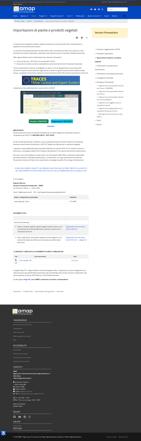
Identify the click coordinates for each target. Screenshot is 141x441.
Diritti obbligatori (24, 260)
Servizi (33, 16)
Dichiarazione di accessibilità (22, 357)
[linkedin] (25, 417)
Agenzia (23, 16)
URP (14, 340)
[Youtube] (95, 9)
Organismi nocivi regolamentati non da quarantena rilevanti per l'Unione (109, 109)
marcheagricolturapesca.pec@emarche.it (31, 394)
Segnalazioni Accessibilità (21, 361)
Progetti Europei (56, 16)
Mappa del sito (123, 437)
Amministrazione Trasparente (22, 324)
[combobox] (117, 9)
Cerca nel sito (17, 426)
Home (15, 16)
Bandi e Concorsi (93, 16)
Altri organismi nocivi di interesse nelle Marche (109, 115)
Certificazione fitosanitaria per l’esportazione (106, 67)
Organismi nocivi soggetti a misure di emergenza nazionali (109, 104)
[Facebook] (91, 9)
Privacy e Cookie (112, 437)
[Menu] (124, 16)
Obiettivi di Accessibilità (20, 354)
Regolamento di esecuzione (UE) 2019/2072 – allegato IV (76, 238)
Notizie (114, 16)
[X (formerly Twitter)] (87, 37)
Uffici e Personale (18, 332)
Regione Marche (17, 4)
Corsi (68, 16)
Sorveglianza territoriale (105, 78)
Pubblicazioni (80, 16)
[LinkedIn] (82, 37)
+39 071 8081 (108, 2)
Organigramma (17, 328)
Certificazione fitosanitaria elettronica (110, 73)
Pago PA (27, 279)
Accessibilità (17, 350)
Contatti (16, 22)
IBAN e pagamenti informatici (22, 336)
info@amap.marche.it (120, 2)
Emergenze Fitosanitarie (105, 82)
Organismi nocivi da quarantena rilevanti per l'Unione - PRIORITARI (110, 87)
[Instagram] (102, 9)
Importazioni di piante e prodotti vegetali (108, 60)
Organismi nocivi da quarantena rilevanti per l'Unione (110, 92)
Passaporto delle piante (105, 53)
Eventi (106, 16)
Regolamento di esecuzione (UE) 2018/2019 (75, 227)
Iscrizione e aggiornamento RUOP (108, 49)
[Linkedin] (99, 9)
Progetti (42, 16)
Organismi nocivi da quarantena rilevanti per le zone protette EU (110, 98)
